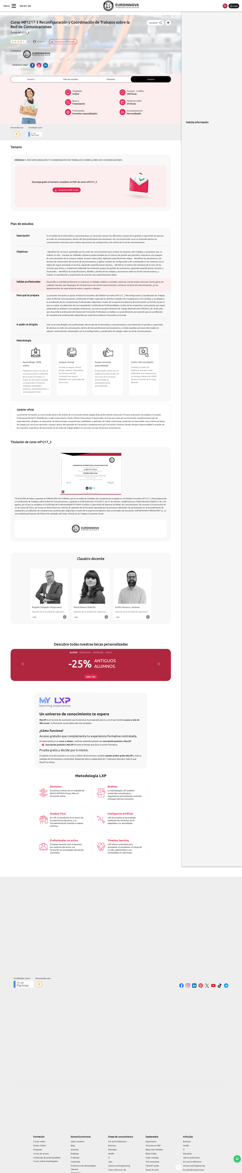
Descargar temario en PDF (80, 597)
